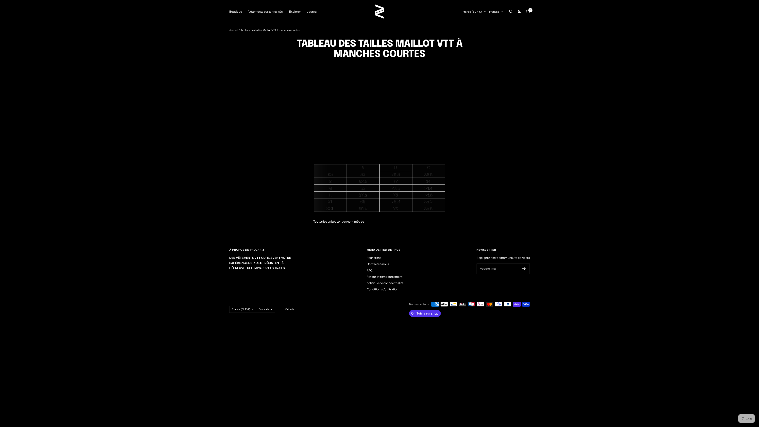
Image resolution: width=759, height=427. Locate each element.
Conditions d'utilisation (382, 289)
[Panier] (528, 11)
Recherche (374, 258)
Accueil (233, 30)
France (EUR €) (472, 11)
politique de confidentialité (385, 283)
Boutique (235, 11)
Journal (312, 11)
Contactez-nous (378, 264)
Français (494, 11)
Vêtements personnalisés (265, 11)
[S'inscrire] (524, 268)
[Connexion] (519, 11)
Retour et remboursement (384, 277)
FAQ (370, 270)
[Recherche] (511, 11)
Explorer (295, 11)
